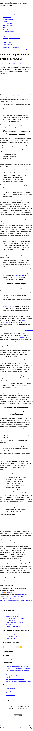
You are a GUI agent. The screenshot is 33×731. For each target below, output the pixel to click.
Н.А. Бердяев (3, 440)
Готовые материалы (11, 636)
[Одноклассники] (4, 592)
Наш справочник (11, 691)
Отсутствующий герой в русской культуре (18, 668)
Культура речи (7, 21)
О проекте (6, 40)
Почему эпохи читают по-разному (15, 672)
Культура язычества (9, 306)
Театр (4, 27)
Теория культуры (8, 25)
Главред (22, 63)
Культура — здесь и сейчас (7, 1)
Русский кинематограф (12, 614)
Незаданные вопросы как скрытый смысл (17, 666)
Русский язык (7, 17)
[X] (7, 592)
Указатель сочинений (9, 15)
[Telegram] (5, 592)
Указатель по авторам (12, 634)
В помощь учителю (11, 638)
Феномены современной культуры (15, 618)
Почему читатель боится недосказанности (18, 670)
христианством (19, 275)
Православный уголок (12, 616)
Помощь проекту (11, 693)
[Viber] (9, 592)
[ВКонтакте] (2, 592)
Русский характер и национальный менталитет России (16, 49)
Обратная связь (7, 42)
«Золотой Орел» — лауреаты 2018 (10, 47)
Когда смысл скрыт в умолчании (15, 679)
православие (29, 330)
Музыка (5, 36)
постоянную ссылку (17, 596)
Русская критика (10, 620)
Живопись (6, 29)
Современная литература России (15, 626)
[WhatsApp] (11, 592)
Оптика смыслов (7, 44)
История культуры (8, 23)
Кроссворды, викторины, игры (11, 38)
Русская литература (8, 19)
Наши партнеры (10, 695)
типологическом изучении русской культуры (15, 95)
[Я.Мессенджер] (0, 592)
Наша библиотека (11, 688)
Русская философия (8, 31)
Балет (4, 34)
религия (22, 337)
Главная (5, 13)
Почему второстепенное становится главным (18, 681)
